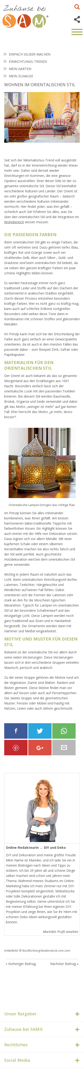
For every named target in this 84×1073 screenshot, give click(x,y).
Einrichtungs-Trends (28, 61)
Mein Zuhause (21, 76)
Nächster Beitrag (63, 963)
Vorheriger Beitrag (22, 963)
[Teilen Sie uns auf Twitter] (40, 731)
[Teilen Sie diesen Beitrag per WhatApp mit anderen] (64, 731)
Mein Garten (20, 69)
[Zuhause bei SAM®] (30, 15)
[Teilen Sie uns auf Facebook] (16, 731)
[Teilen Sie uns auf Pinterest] (16, 747)
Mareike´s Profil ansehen (60, 931)
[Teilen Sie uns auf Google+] (40, 747)
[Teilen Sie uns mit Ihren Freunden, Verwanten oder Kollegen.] (64, 747)
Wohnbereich (14, 222)
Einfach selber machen (29, 54)
